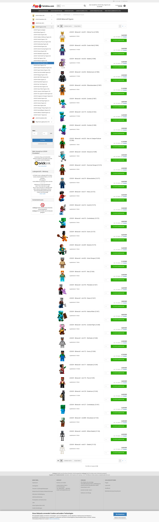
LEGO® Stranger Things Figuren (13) (42, 107)
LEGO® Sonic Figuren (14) (40, 65)
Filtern (42, 140)
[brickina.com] (43, 5)
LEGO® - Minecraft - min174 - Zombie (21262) (82, 112)
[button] (114, 1)
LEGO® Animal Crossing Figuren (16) (42, 48)
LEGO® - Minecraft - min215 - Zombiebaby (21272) (84, 218)
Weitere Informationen (120, 517)
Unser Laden (42, 193)
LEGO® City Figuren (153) (40, 58)
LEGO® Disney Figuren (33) (40, 51)
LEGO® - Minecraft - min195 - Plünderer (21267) (83, 285)
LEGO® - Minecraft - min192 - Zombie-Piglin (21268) (84, 325)
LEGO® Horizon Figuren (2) (40, 103)
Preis (33, 130)
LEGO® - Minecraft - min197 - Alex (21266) (81, 271)
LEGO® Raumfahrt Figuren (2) (41, 81)
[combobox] (68, 26)
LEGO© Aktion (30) (43, 10)
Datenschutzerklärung (54, 518)
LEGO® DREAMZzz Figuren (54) (41, 53)
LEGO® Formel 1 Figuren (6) (40, 115)
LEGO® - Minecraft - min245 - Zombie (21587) (82, 98)
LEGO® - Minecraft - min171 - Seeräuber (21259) (83, 364)
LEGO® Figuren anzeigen (39, 30)
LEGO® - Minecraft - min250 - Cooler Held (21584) (84, 45)
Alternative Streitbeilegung (38, 494)
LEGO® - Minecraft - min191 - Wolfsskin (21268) (83, 338)
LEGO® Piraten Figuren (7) (40, 79)
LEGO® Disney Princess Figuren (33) (42, 41)
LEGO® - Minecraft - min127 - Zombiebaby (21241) (84, 404)
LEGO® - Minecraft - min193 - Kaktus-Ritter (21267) (84, 311)
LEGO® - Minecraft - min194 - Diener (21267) (82, 298)
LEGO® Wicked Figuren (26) (40, 46)
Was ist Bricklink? (42, 166)
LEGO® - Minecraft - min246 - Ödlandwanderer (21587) (85, 85)
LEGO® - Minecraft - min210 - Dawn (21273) (82, 231)
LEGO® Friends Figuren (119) (40, 39)
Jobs (33, 502)
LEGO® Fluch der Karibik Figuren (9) (42, 72)
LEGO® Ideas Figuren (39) (40, 105)
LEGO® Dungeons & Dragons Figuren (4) (43, 96)
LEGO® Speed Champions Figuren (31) (43, 67)
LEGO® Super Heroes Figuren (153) (42, 70)
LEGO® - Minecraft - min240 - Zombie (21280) (82, 125)
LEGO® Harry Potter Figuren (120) (41, 89)
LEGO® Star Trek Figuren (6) (40, 84)
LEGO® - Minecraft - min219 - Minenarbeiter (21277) (84, 178)
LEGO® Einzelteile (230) (96, 10)
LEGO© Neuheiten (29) (56, 10)
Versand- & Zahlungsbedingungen (40, 488)
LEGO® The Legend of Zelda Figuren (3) (43, 93)
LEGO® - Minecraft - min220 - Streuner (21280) (83, 152)
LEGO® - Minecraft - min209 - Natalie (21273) (82, 245)
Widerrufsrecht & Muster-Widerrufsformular (42, 491)
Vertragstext (35, 485)
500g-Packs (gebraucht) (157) (113, 10)
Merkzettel (124, 1)
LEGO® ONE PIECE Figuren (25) (41, 77)
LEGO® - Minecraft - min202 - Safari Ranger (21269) (84, 258)
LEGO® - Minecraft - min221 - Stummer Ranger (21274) (85, 165)
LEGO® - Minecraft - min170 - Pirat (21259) (82, 378)
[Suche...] (84, 5)
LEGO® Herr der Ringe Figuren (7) (41, 100)
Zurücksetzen (42, 144)
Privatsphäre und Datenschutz (39, 499)
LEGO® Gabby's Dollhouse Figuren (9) (42, 37)
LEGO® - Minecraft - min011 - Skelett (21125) (82, 444)
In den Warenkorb (118, 40)
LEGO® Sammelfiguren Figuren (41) (42, 110)
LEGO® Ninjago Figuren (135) (40, 74)
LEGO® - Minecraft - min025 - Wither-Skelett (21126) (84, 431)
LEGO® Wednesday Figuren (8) (41, 44)
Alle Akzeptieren (120, 514)
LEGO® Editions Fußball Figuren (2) (42, 112)
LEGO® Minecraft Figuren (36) (41, 63)
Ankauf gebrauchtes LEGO (38, 505)
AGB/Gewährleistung (37, 497)
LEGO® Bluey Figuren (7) (39, 32)
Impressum (35, 482)
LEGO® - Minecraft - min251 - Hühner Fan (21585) (84, 32)
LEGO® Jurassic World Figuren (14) (42, 91)
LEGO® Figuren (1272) (81, 10)
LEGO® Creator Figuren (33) (40, 34)
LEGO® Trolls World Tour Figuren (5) (42, 56)
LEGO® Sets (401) (69, 10)
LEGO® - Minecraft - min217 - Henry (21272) (82, 192)
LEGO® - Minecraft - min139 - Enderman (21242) (83, 391)
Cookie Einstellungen (37, 508)
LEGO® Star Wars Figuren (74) (41, 86)
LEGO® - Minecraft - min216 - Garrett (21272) (82, 205)
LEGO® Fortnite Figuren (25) (40, 98)
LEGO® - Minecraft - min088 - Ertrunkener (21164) (84, 418)
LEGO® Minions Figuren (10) (40, 60)
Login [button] (118, 1)
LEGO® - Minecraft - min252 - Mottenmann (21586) (84, 72)
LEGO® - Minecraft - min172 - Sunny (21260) (82, 351)
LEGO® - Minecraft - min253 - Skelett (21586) (82, 58)
